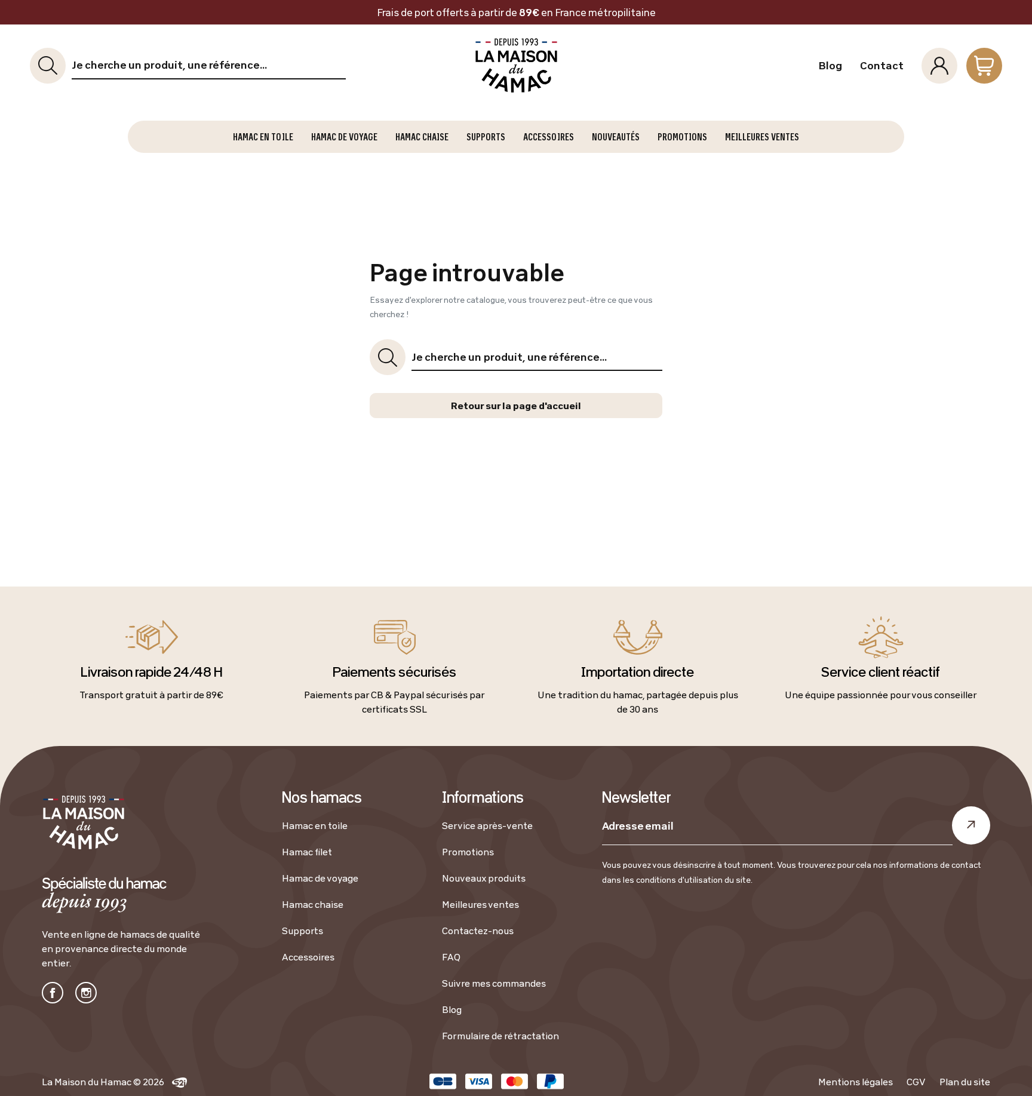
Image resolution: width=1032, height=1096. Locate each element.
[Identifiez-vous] (939, 66)
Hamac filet (307, 851)
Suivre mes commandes (494, 983)
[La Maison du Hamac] (516, 65)
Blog (830, 65)
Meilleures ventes (480, 904)
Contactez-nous (478, 930)
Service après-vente (487, 825)
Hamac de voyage (320, 878)
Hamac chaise (312, 904)
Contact (882, 65)
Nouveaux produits (484, 878)
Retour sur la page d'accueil (516, 405)
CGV (916, 1081)
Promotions (468, 851)
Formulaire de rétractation (500, 1035)
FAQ (451, 956)
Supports (302, 930)
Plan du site (964, 1081)
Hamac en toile (315, 825)
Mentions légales (855, 1081)
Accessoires (308, 956)
